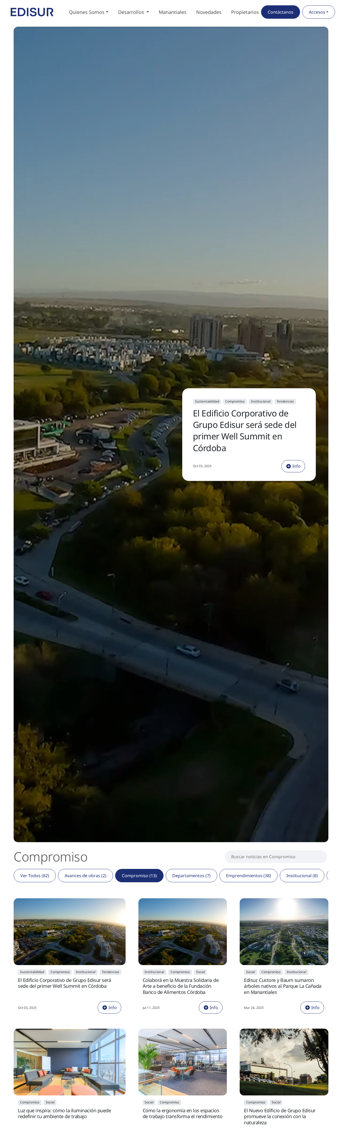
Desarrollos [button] (131, 12)
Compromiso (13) (139, 876)
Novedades (208, 12)
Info (296, 466)
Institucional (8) (302, 876)
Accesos (317, 12)
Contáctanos (280, 12)
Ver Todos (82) (34, 876)
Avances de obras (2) (85, 876)
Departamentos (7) (191, 876)
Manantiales (172, 12)
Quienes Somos (86, 12)
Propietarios (245, 12)
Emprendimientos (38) (248, 876)
